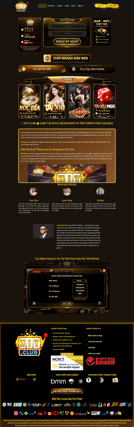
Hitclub (42, 6)
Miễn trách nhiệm (94, 353)
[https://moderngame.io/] (25, 6)
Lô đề (67, 6)
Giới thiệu (91, 347)
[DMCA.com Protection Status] (67, 354)
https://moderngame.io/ (67, 336)
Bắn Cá (80, 6)
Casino (59, 6)
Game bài (51, 6)
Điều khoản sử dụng (95, 335)
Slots (73, 6)
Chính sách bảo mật (95, 341)
